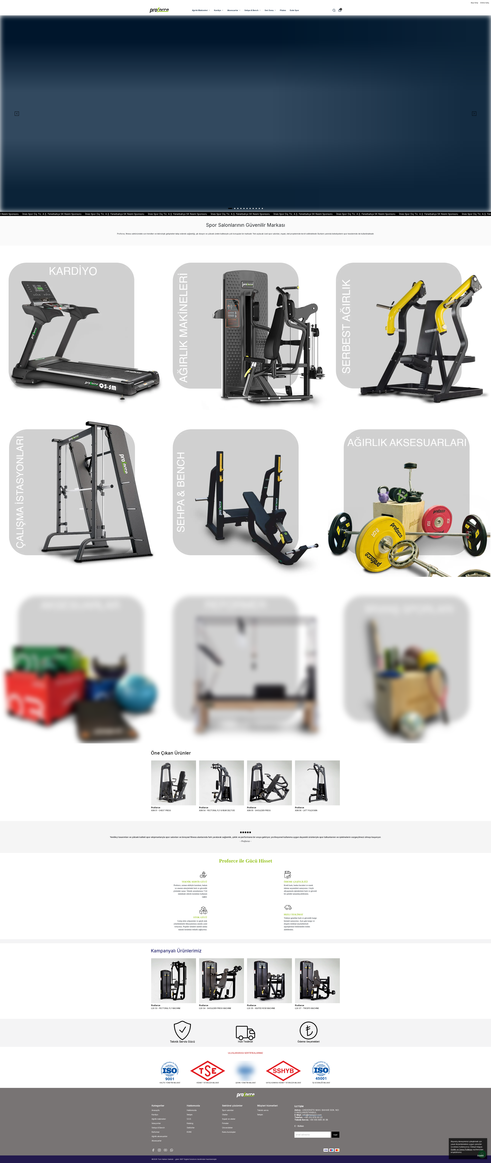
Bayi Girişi (474, 3)
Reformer (156, 1132)
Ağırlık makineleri (159, 1119)
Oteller (225, 1114)
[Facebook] (153, 1150)
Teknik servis (263, 1110)
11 (262, 208)
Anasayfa (155, 1110)
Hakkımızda (192, 1110)
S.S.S (189, 1119)
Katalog (190, 1123)
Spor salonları (228, 1110)
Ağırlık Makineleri (200, 10)
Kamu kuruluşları (229, 1132)
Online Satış (484, 3)
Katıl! (335, 1135)
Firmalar (225, 1123)
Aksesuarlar (232, 10)
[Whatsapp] (171, 1150)
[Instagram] (159, 1150)
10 (259, 208)
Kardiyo (217, 10)
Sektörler (191, 1128)
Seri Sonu (269, 10)
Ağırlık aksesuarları (159, 1136)
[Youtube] (165, 1150)
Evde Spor (294, 10)
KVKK (189, 1132)
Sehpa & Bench (251, 10)
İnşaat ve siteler (228, 1119)
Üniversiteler (227, 1128)
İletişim (189, 1114)
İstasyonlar (156, 1123)
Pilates (283, 10)
